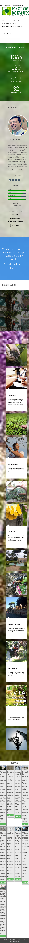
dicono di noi (15, 225)
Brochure (15, 214)
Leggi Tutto (10, 815)
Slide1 (10, 708)
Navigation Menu (14, 2)
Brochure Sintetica (15, 211)
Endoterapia (12, 668)
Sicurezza (11, 531)
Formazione (12, 395)
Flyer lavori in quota (15, 222)
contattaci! (7, 33)
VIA (9, 712)
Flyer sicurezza (15, 218)
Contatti (7, 5)
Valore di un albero (14, 624)
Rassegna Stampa (17, 5)
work (9, 391)
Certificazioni (13, 464)
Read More (10, 407)
